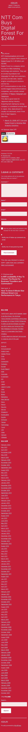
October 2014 (5, 490)
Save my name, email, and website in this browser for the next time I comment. (15, 229)
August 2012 (5, 546)
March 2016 (5, 457)
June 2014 (4, 495)
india (2, 371)
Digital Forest (5, 61)
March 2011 (4, 589)
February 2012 (5, 561)
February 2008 (5, 683)
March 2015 (5, 478)
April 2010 (4, 617)
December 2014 (6, 485)
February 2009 (5, 652)
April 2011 (4, 586)
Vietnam (3, 435)
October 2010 (5, 602)
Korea (3, 392)
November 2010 (6, 599)
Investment (4, 376)
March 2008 (5, 680)
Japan (18, 157)
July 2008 (4, 670)
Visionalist (4, 76)
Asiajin (14, 3)
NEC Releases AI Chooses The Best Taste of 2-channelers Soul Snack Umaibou (12, 331)
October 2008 (5, 662)
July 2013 (4, 518)
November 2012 (6, 538)
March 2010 (5, 619)
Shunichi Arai (6, 155)
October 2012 (5, 541)
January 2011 (5, 594)
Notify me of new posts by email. (12, 247)
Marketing (4, 397)
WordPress (17, 725)
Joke (2, 389)
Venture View (8, 129)
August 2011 (5, 576)
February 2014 (5, 500)
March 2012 (5, 559)
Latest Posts (11, 133)
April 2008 (4, 678)
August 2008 (5, 667)
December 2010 (6, 597)
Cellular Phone (5, 354)
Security (3, 407)
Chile (2, 356)
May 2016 (4, 455)
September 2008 (6, 665)
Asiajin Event (5, 351)
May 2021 (4, 447)
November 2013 (6, 508)
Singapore (4, 412)
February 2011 (5, 592)
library (3, 394)
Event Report (5, 369)
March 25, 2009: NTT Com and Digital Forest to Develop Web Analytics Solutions (16, 123)
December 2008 (6, 657)
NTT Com (4, 161)
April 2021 (4, 450)
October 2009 (5, 632)
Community (4, 361)
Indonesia (4, 374)
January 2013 (5, 533)
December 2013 (6, 505)
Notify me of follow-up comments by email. (14, 239)
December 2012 (6, 536)
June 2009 (4, 642)
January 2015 (5, 483)
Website (3, 219)
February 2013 (5, 531)
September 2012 (6, 543)
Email (3, 210)
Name (3, 200)
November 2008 (6, 660)
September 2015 (6, 467)
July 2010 (4, 609)
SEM (8, 161)
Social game (5, 414)
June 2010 (4, 612)
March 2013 (5, 528)
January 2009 (5, 655)
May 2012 (4, 554)
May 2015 (4, 472)
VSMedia (4, 437)
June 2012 (4, 551)
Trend (3, 427)
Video (3, 432)
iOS (2, 379)
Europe (3, 366)
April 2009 (4, 647)
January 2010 (5, 624)
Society (3, 417)
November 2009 (6, 629)
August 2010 (5, 607)
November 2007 (6, 690)
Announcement (6, 349)
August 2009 (5, 637)
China (3, 359)
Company (13, 157)
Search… (4, 700)
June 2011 (4, 581)
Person (3, 404)
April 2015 (4, 475)
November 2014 (6, 488)
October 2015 (5, 465)
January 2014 (5, 503)
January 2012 (5, 564)
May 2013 (4, 523)
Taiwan (3, 422)
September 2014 (6, 493)
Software (4, 420)
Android (3, 346)
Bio (4, 133)
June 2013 (4, 521)
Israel (2, 382)
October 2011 (5, 571)
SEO (11, 161)
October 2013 (5, 510)
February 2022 (5, 445)
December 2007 (6, 688)
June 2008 (4, 673)
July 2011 (4, 579)
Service (3, 409)
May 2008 (4, 675)
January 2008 (5, 685)
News (3, 402)
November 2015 (6, 462)
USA (2, 430)
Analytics (8, 159)
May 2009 (4, 645)
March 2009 (5, 650)
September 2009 (6, 635)
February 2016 (5, 460)
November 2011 (6, 569)
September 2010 (6, 604)
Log (21, 159)
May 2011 (4, 584)
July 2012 (4, 548)
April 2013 (4, 526)
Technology (5, 425)
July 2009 (4, 640)
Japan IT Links (5, 387)
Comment (5, 182)
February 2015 (5, 480)
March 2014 (5, 498)
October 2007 (5, 693)
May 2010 (4, 614)
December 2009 (6, 627)
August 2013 (5, 516)
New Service (5, 399)
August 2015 (5, 470)
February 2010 (5, 622)
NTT (24, 159)
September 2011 (6, 574)
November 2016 (6, 452)
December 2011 (6, 566)
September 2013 (6, 513)
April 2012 (4, 556)
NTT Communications (8, 56)
